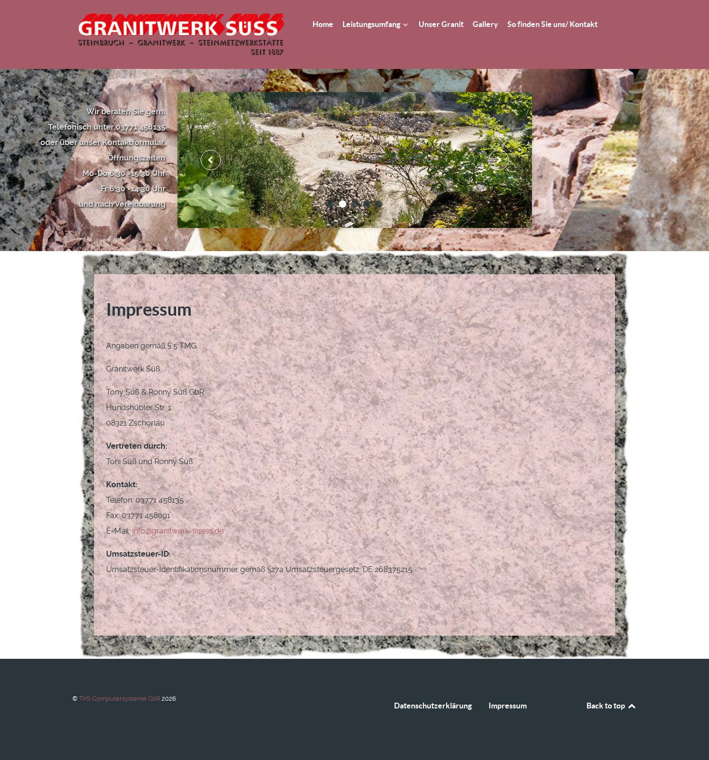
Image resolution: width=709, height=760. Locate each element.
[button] (330, 204)
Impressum (508, 705)
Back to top (606, 705)
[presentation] (211, 160)
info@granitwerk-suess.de (178, 530)
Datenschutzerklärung (433, 705)
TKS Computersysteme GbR (120, 698)
